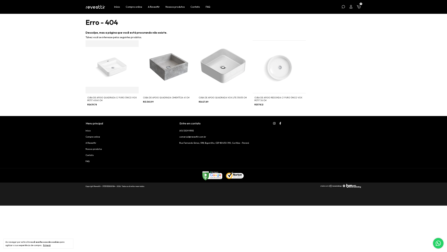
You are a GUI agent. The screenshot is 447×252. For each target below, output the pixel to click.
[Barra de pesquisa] (343, 7)
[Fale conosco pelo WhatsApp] (438, 243)
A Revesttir (154, 6)
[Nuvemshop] (331, 187)
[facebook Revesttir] (280, 123)
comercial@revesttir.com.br (192, 136)
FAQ (208, 6)
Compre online (134, 6)
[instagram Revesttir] (274, 123)
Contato (195, 6)
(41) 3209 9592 (186, 130)
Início (117, 6)
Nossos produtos (175, 6)
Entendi (47, 245)
